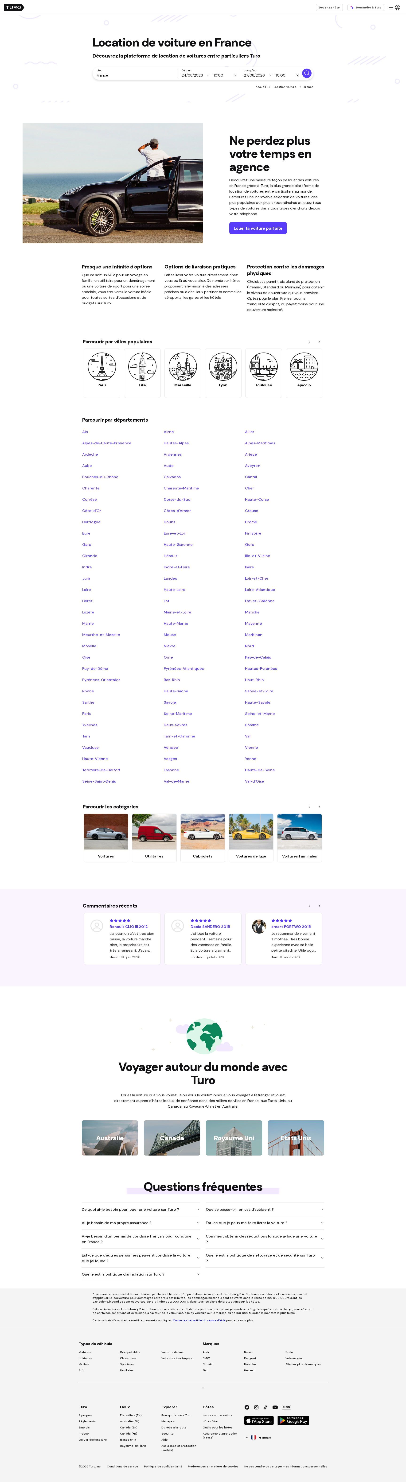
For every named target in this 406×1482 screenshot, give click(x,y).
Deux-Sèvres (175, 725)
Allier (249, 432)
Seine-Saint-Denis (99, 781)
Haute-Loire (174, 589)
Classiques (128, 1358)
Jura (86, 578)
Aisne (169, 432)
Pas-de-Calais (258, 657)
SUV (81, 1370)
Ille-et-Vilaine (257, 556)
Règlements (87, 1421)
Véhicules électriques (176, 1358)
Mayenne (253, 623)
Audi (206, 1352)
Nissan (249, 1352)
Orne (168, 657)
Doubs (169, 522)
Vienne (251, 747)
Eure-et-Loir (175, 533)
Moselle (89, 646)
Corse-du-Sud (177, 499)
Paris (86, 713)
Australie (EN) (129, 1421)
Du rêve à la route (174, 1427)
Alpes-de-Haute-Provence (106, 443)
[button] (394, 7)
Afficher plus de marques (303, 1364)
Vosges (170, 759)
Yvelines (89, 725)
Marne (88, 623)
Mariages (167, 1421)
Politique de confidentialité (163, 1466)
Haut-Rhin (254, 680)
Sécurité (167, 1433)
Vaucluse (90, 747)
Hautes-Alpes (176, 443)
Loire (86, 589)
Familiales (127, 1370)
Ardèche (90, 454)
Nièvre (170, 646)
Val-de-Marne (176, 781)
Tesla (289, 1352)
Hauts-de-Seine (260, 770)
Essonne (171, 770)
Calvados (172, 477)
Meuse (170, 634)
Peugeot (250, 1358)
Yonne (250, 759)
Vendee (171, 747)
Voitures (85, 1352)
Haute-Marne (176, 623)
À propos (85, 1415)
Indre (87, 567)
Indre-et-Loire (177, 567)
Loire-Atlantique (260, 589)
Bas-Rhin (172, 680)
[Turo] (14, 7)
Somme (252, 725)
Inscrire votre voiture (218, 1415)
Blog (286, 1407)
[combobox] (136, 75)
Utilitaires (85, 1358)
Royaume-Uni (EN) (133, 1445)
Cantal (251, 477)
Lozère (88, 612)
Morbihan (253, 634)
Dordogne (91, 522)
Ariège (251, 454)
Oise (86, 657)
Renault (249, 1370)
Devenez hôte (329, 7)
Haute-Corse (257, 499)
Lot (166, 601)
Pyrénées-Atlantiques (184, 668)
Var (248, 736)
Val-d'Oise (254, 781)
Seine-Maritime (178, 713)
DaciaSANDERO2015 (210, 926)
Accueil (261, 87)
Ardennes (173, 454)
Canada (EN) (128, 1427)
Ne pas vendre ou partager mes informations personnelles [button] (286, 1466)
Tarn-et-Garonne (179, 736)
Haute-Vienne (95, 759)
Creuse (251, 510)
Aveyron (252, 465)
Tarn (86, 736)
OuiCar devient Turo (93, 1439)
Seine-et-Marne (260, 713)
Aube (87, 465)
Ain (85, 432)
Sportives (127, 1364)
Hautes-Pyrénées (261, 668)
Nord (249, 646)
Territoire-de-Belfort (101, 770)
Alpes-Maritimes (260, 443)
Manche (252, 612)
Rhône (88, 691)
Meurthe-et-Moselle (101, 634)
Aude (169, 465)
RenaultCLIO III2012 (129, 926)
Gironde (89, 556)
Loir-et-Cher (256, 578)
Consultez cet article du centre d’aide (199, 1320)
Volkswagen (293, 1358)
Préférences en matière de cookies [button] (213, 1466)
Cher (249, 488)
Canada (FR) (128, 1433)
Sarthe (88, 702)
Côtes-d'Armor (177, 510)
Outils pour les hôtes (218, 1427)
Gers (249, 544)
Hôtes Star (211, 1421)
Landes (170, 578)
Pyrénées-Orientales (101, 680)
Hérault (170, 556)
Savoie (170, 702)
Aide (164, 1439)
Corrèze (89, 499)
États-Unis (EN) (131, 1415)
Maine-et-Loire (177, 612)
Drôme (251, 522)
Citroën (208, 1364)
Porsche (250, 1364)
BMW (206, 1358)
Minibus (84, 1364)
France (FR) (128, 1439)
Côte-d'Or (91, 510)
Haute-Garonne (178, 544)
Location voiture (285, 87)
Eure (86, 533)
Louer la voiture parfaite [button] (258, 228)
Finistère (253, 533)
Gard (86, 544)
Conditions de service (122, 1466)
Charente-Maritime (181, 488)
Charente (91, 488)
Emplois (84, 1427)
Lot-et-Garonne (259, 601)
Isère (249, 567)
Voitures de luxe (172, 1352)
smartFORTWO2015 (291, 926)
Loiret (87, 601)
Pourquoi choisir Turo (176, 1415)
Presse (84, 1433)
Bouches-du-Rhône (100, 477)
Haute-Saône (176, 691)
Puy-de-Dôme (95, 668)
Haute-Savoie (257, 702)
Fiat (205, 1370)
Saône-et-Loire (259, 691)
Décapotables (130, 1352)
